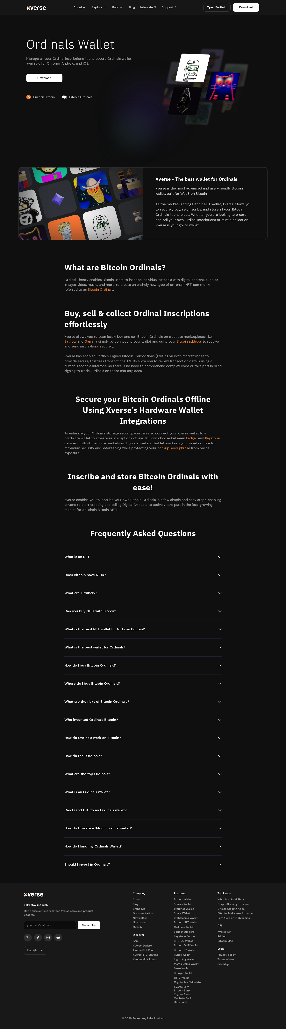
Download (246, 7)
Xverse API (224, 931)
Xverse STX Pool (143, 950)
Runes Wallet (182, 954)
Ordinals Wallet (183, 927)
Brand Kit (139, 909)
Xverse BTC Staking (145, 954)
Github (137, 927)
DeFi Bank (180, 1002)
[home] (36, 7)
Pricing (222, 936)
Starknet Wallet (184, 909)
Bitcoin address (189, 341)
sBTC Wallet (181, 977)
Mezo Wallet (181, 968)
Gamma (90, 341)
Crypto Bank (182, 994)
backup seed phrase (173, 448)
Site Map (223, 964)
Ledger (191, 438)
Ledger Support (184, 931)
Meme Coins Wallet (186, 964)
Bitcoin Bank (182, 990)
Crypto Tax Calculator (188, 982)
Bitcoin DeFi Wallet (186, 945)
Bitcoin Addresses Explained (236, 913)
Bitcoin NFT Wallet (186, 922)
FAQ (135, 941)
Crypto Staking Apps (231, 909)
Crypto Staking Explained (234, 904)
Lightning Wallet (184, 959)
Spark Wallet (182, 913)
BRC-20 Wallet (183, 941)
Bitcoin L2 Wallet (185, 950)
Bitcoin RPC (225, 941)
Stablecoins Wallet (186, 918)
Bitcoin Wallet (183, 899)
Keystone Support (185, 936)
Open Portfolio (217, 7)
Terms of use (226, 959)
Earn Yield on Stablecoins (234, 918)
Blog (135, 904)
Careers (138, 899)
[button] (80, 7)
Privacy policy (227, 954)
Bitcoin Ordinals (100, 289)
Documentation (143, 913)
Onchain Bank (183, 998)
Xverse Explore (142, 945)
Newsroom (140, 922)
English (32, 950)
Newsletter (140, 918)
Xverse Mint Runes (145, 959)
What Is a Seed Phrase (232, 899)
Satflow (70, 341)
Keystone (212, 438)
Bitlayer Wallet (183, 973)
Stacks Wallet (182, 904)
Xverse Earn (181, 987)
